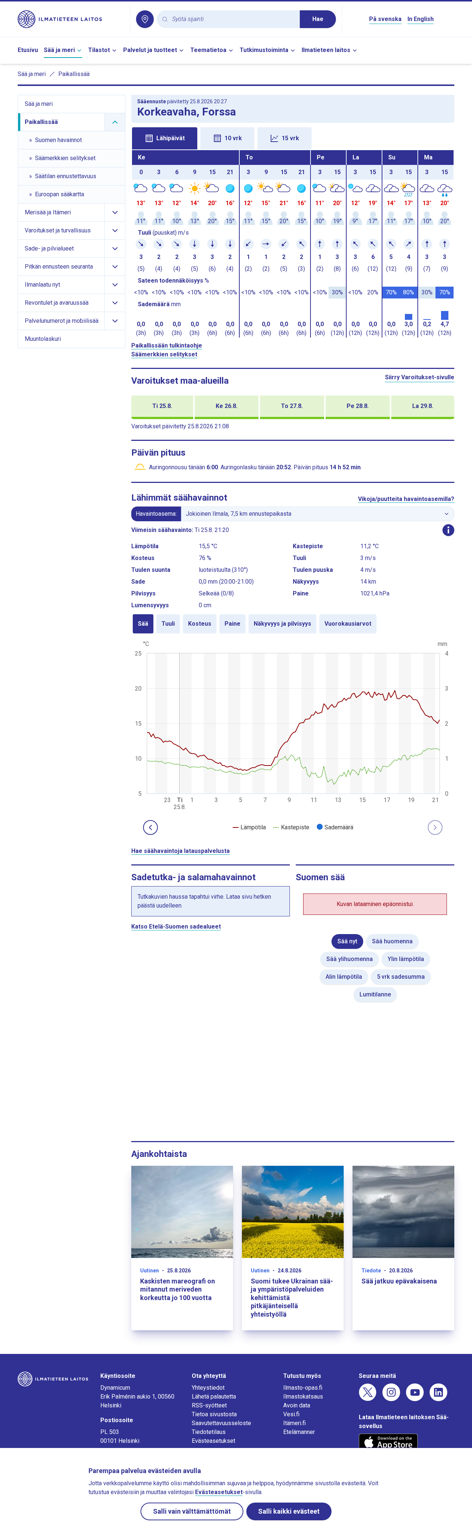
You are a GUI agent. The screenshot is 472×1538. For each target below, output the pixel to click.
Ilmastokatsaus (303, 1396)
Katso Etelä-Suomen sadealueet (176, 926)
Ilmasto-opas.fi (302, 1387)
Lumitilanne (375, 994)
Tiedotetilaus (209, 1431)
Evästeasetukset (213, 1440)
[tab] (164, 138)
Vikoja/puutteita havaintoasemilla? (406, 498)
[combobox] (233, 19)
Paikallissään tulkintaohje (166, 345)
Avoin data (296, 1405)
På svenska (385, 19)
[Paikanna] (145, 19)
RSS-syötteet (209, 1405)
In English (420, 19)
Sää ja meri (59, 49)
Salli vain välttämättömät (192, 1511)
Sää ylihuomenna (349, 958)
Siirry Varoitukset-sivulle (419, 377)
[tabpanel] (292, 243)
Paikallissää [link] (74, 73)
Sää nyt (347, 941)
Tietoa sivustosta (214, 1414)
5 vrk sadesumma (401, 976)
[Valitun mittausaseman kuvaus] (448, 530)
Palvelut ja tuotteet (150, 49)
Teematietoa (208, 49)
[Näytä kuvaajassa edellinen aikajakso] (150, 827)
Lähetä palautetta (214, 1396)
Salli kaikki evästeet (289, 1511)
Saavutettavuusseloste (221, 1423)
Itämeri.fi (294, 1423)
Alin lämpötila (344, 976)
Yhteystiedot (208, 1387)
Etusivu (28, 49)
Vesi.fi (291, 1414)
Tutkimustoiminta (264, 49)
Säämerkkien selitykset (164, 354)
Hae (317, 19)
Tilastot (99, 49)
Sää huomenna (392, 941)
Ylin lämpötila (406, 958)
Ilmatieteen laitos (326, 49)
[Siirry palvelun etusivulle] (71, 19)
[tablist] (292, 137)
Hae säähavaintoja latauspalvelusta (180, 850)
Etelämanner (299, 1431)
